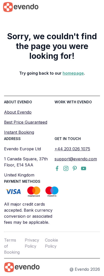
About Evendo (18, 112)
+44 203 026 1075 (72, 148)
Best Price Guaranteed (25, 122)
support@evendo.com (76, 158)
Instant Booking (19, 132)
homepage (73, 73)
